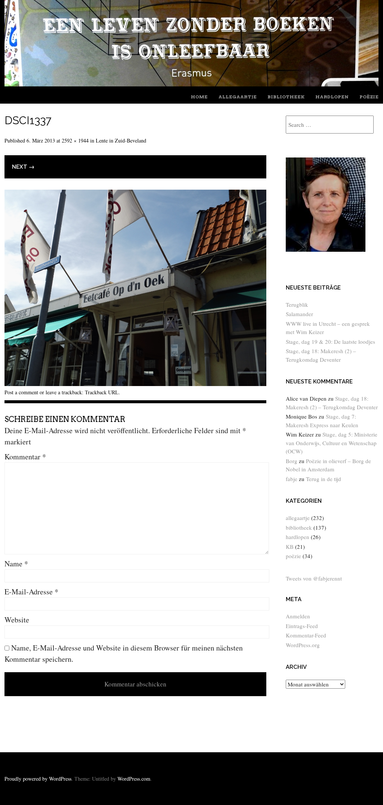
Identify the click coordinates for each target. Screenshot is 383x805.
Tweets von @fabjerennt (314, 578)
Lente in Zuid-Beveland (121, 140)
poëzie (369, 97)
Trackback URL (102, 392)
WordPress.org (303, 645)
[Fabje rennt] (191, 84)
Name (16, 563)
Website (16, 620)
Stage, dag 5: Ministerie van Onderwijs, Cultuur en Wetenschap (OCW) (331, 443)
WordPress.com (133, 778)
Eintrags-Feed (302, 626)
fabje (291, 479)
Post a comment (21, 392)
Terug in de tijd (323, 479)
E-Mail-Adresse (31, 592)
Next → (23, 166)
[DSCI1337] (135, 383)
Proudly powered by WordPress (37, 778)
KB (290, 546)
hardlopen (332, 97)
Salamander (299, 314)
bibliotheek (285, 97)
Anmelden (298, 616)
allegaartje (237, 97)
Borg (291, 461)
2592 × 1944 (75, 140)
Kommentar (25, 457)
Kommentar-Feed (306, 635)
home (199, 97)
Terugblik (297, 304)
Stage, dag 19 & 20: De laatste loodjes (330, 341)
